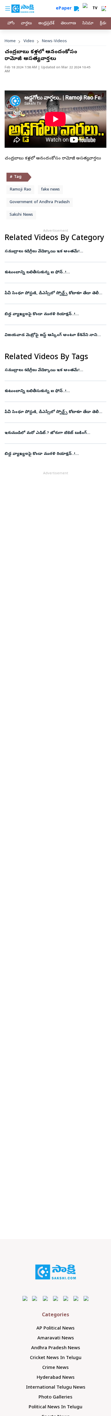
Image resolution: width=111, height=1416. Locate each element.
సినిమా (87, 23)
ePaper (65, 9)
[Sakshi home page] (55, 1272)
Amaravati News (55, 1338)
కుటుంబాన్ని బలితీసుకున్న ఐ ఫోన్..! (35, 272)
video (28, 41)
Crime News (55, 1368)
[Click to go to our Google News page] (86, 1298)
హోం (10, 23)
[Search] (76, 8)
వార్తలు (26, 23)
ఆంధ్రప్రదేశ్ (46, 23)
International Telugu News (55, 1388)
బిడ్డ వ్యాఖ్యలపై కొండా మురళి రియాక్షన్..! (40, 314)
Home (10, 41)
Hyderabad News (56, 1378)
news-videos (54, 41)
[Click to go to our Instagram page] (56, 1298)
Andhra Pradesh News (55, 1348)
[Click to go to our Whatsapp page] (35, 1298)
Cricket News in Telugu (55, 1358)
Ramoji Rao (20, 189)
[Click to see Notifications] (103, 8)
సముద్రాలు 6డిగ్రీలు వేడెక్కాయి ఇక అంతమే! (43, 251)
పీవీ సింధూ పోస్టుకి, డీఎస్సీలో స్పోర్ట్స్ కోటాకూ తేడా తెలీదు (54, 293)
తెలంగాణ (68, 23)
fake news (50, 189)
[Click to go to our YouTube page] (66, 1298)
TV (94, 8)
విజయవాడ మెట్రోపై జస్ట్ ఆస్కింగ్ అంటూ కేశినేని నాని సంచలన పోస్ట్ (51, 335)
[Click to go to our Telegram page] (76, 1298)
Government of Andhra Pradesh (40, 202)
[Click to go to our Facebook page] (25, 1298)
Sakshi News (21, 215)
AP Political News (55, 1329)
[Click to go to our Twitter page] (45, 1298)
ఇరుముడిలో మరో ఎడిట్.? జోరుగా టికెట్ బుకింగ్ (46, 433)
